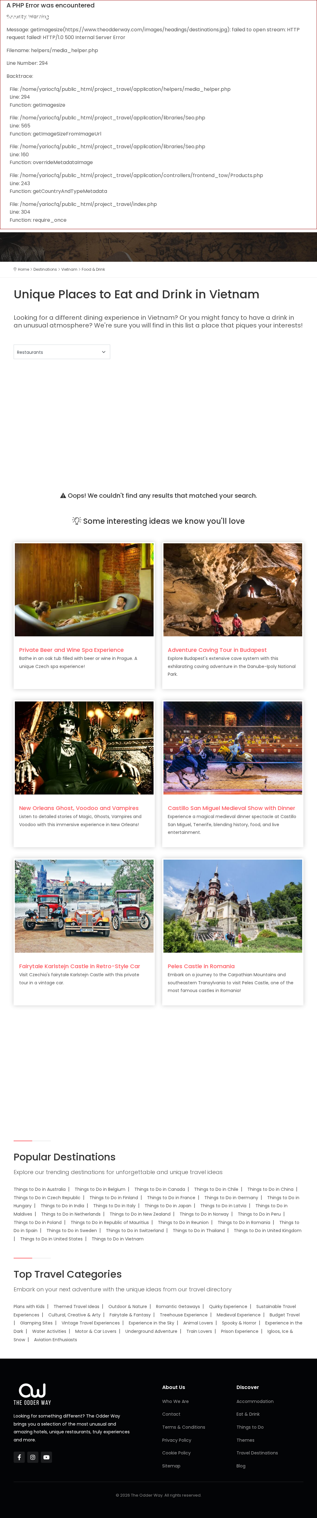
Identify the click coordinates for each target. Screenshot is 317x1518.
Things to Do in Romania (244, 1222)
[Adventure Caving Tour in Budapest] (232, 589)
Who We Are (175, 1401)
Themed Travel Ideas (76, 1306)
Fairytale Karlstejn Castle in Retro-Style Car (79, 966)
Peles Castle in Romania (201, 966)
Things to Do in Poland (38, 1222)
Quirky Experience (228, 1306)
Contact (171, 1414)
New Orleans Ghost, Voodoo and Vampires (79, 808)
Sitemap (171, 1466)
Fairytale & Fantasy (130, 1315)
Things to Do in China (270, 1189)
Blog (241, 1466)
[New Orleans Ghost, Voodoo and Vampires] (84, 747)
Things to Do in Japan (168, 1206)
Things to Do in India (62, 1206)
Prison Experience (239, 1331)
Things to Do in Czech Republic (47, 1198)
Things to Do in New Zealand (140, 1214)
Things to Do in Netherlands (71, 1214)
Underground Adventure (151, 1331)
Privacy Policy (176, 1440)
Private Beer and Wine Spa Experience (71, 650)
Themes (245, 1440)
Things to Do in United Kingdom (268, 1230)
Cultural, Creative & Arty (74, 1315)
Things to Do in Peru (259, 1214)
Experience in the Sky (151, 1323)
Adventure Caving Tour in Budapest (217, 650)
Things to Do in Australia (40, 1189)
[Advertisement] (158, 417)
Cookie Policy (176, 1453)
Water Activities (49, 1331)
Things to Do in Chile (216, 1189)
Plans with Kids (29, 1306)
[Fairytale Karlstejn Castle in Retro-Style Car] (84, 906)
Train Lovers (199, 1331)
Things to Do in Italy (114, 1206)
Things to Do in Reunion (183, 1222)
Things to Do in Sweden (71, 1230)
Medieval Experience (239, 1315)
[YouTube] (46, 1457)
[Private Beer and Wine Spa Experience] (84, 589)
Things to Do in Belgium (100, 1189)
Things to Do (250, 1427)
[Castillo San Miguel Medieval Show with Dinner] (232, 747)
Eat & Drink (248, 1414)
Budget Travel (285, 1315)
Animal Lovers (198, 1323)
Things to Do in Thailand (199, 1230)
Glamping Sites (36, 1323)
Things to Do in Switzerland (135, 1230)
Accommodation (255, 1401)
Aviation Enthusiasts (55, 1340)
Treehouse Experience (184, 1315)
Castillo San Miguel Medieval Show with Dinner (231, 808)
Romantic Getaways (178, 1306)
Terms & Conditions (183, 1427)
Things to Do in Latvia (223, 1206)
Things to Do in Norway (204, 1214)
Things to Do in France (171, 1198)
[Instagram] (32, 1457)
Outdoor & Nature (127, 1306)
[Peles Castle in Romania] (232, 906)
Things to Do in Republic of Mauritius (110, 1222)
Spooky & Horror (239, 1323)
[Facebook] (19, 1457)
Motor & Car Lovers (95, 1331)
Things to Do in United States (51, 1239)
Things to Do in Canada (159, 1189)
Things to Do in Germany (231, 1198)
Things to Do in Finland (113, 1198)
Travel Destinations (257, 1453)
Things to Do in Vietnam (118, 1239)
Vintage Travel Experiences (91, 1323)
